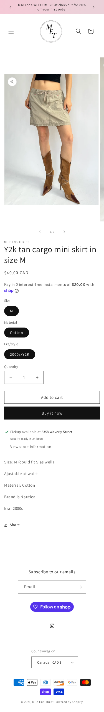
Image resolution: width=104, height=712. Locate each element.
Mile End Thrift (43, 702)
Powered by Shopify (69, 702)
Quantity (11, 366)
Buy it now (52, 413)
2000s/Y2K (19, 354)
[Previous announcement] (10, 7)
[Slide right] (64, 232)
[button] (11, 31)
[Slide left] (40, 232)
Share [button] (15, 524)
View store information (30, 446)
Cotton (16, 332)
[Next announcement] (94, 7)
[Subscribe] (79, 587)
